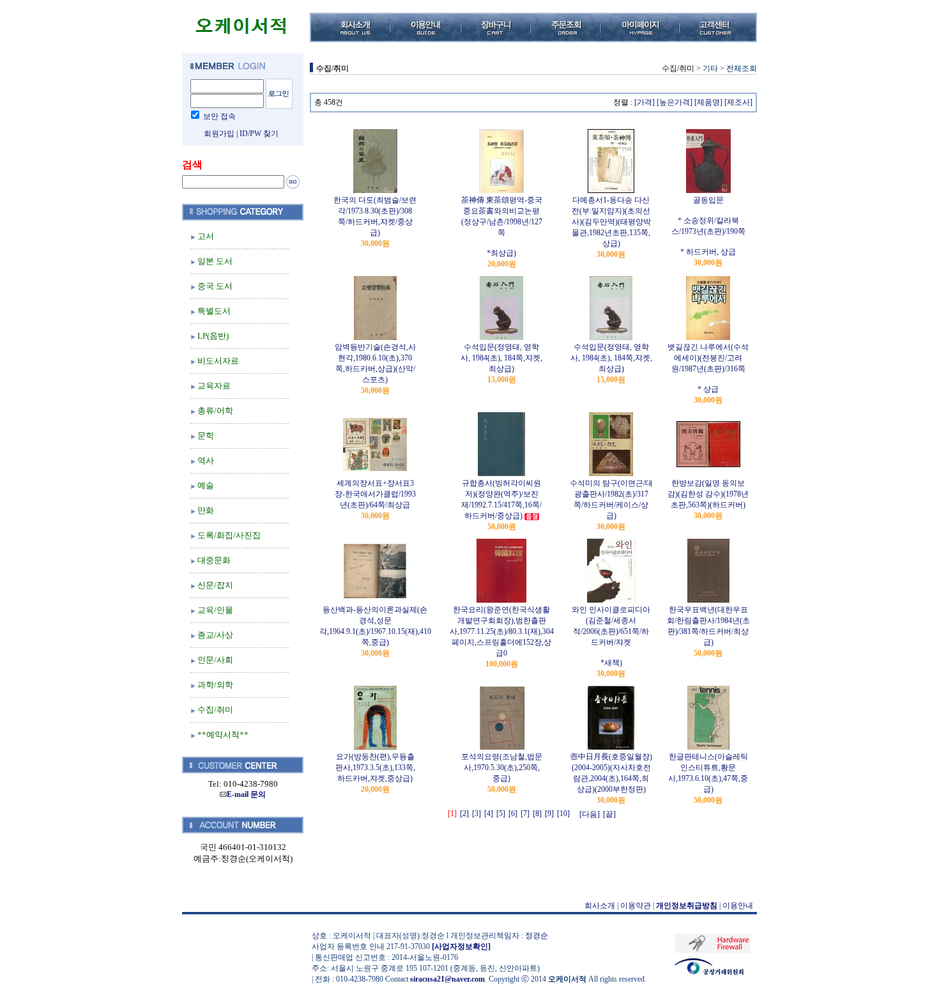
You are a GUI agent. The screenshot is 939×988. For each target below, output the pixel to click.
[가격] (644, 102)
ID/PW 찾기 (259, 133)
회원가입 (219, 133)
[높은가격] (674, 102)
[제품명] (708, 102)
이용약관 (635, 905)
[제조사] (738, 102)
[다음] (589, 814)
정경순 (536, 935)
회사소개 (599, 905)
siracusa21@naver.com (447, 979)
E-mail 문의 (246, 794)
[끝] (609, 814)
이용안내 (737, 905)
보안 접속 (219, 116)
